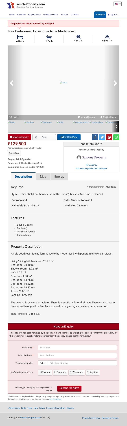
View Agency (91, 165)
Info (36, 408)
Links (23, 408)
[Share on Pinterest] (109, 137)
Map (43, 176)
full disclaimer (55, 399)
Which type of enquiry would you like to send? (33, 389)
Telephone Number (24, 363)
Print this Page (70, 137)
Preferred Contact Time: (22, 372)
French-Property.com (30, 417)
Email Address (25, 355)
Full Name (27, 347)
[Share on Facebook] (95, 137)
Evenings (61, 372)
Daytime (46, 372)
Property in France (91, 418)
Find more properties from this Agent (91, 168)
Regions (70, 408)
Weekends (77, 372)
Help (30, 408)
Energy (59, 176)
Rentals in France (110, 418)
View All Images (87, 117)
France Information (55, 408)
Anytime (94, 372)
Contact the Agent (69, 387)
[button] (15, 82)
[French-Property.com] (25, 5)
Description (23, 176)
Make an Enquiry (20, 137)
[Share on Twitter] (102, 137)
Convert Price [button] (14, 153)
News (42, 408)
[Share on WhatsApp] (116, 137)
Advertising (14, 408)
